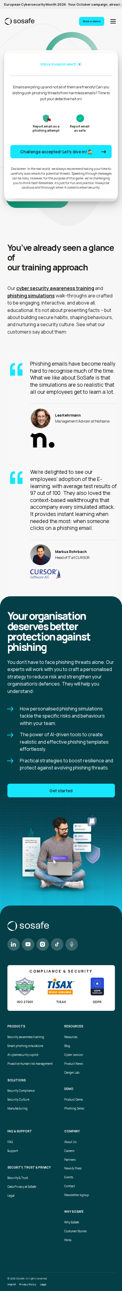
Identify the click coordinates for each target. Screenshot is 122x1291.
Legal (11, 1196)
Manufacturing (17, 1108)
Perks (67, 1240)
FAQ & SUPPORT (19, 1131)
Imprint (11, 1284)
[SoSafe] (19, 21)
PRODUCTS (16, 1026)
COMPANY (72, 1131)
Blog (67, 1046)
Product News (73, 1064)
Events (68, 1177)
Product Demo (73, 1100)
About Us (70, 1142)
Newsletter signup (76, 1195)
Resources (70, 1037)
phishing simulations (31, 295)
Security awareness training (25, 1037)
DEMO (68, 1089)
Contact (69, 1186)
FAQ (10, 1142)
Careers (69, 1151)
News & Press (72, 1168)
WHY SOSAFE (74, 1212)
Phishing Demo (74, 1108)
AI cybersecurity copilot (22, 1055)
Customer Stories (75, 1231)
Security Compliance (21, 1091)
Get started (61, 790)
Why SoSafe (71, 1222)
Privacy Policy (27, 1284)
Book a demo (91, 21)
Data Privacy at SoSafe (21, 1187)
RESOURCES (73, 1026)
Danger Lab (71, 1073)
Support (12, 1151)
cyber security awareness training (55, 288)
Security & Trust (17, 1178)
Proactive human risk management (30, 1064)
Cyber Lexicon (73, 1055)
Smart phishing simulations (25, 1046)
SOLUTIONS (16, 1080)
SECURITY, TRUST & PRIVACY (29, 1167)
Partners (70, 1160)
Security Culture (18, 1100)
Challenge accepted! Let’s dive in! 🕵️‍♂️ (56, 151)
